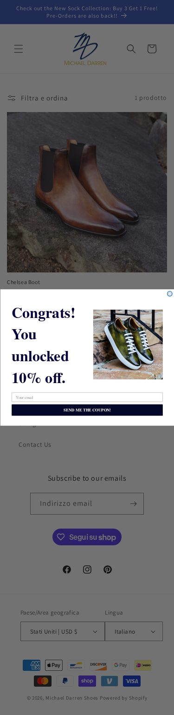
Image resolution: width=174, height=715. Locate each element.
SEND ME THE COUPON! (86, 410)
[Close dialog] (169, 294)
